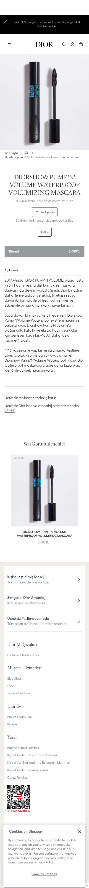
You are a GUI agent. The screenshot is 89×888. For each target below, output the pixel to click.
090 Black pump (45, 211)
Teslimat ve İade (18, 693)
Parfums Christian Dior (23, 655)
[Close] (80, 832)
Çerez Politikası (17, 777)
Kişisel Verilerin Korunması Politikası (32, 755)
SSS (10, 686)
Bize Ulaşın (15, 678)
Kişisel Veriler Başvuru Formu (27, 770)
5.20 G (45, 231)
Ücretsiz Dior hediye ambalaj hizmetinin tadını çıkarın (42, 408)
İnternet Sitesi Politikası (23, 748)
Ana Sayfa (11, 152)
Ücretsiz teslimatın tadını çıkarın (30, 398)
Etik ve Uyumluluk (19, 717)
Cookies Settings (44, 874)
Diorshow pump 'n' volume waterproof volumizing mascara (41, 157)
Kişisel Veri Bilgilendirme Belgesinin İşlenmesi (38, 762)
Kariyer (12, 724)
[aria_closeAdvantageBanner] (5, 21)
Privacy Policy (44, 862)
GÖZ (26, 152)
